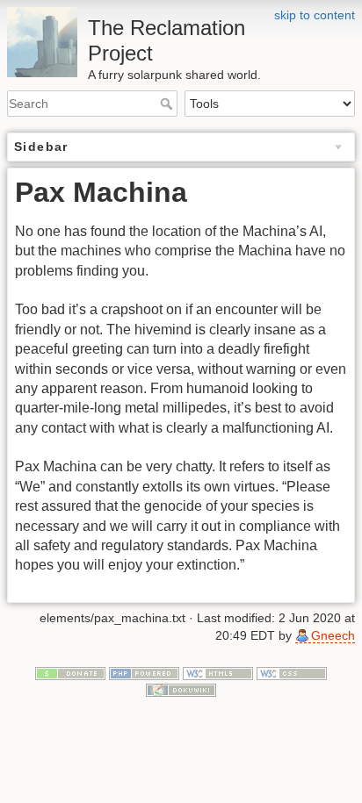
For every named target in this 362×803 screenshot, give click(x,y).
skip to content (314, 15)
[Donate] (70, 672)
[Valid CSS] (292, 672)
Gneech (333, 635)
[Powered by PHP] (144, 672)
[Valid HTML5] (218, 672)
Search (168, 103)
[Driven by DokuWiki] (181, 689)
